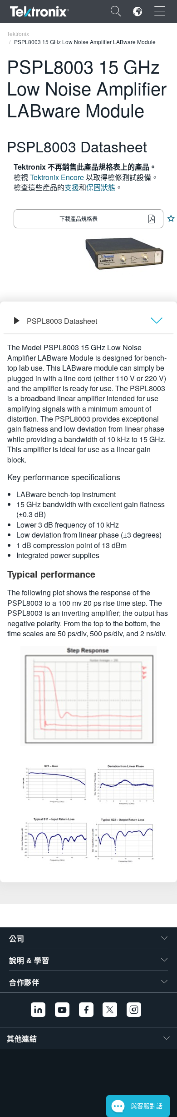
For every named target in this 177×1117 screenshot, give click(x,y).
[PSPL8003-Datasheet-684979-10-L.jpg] (88, 785)
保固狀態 (100, 187)
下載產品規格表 (78, 218)
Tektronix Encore (57, 177)
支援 (71, 187)
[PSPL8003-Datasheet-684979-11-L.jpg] (88, 841)
